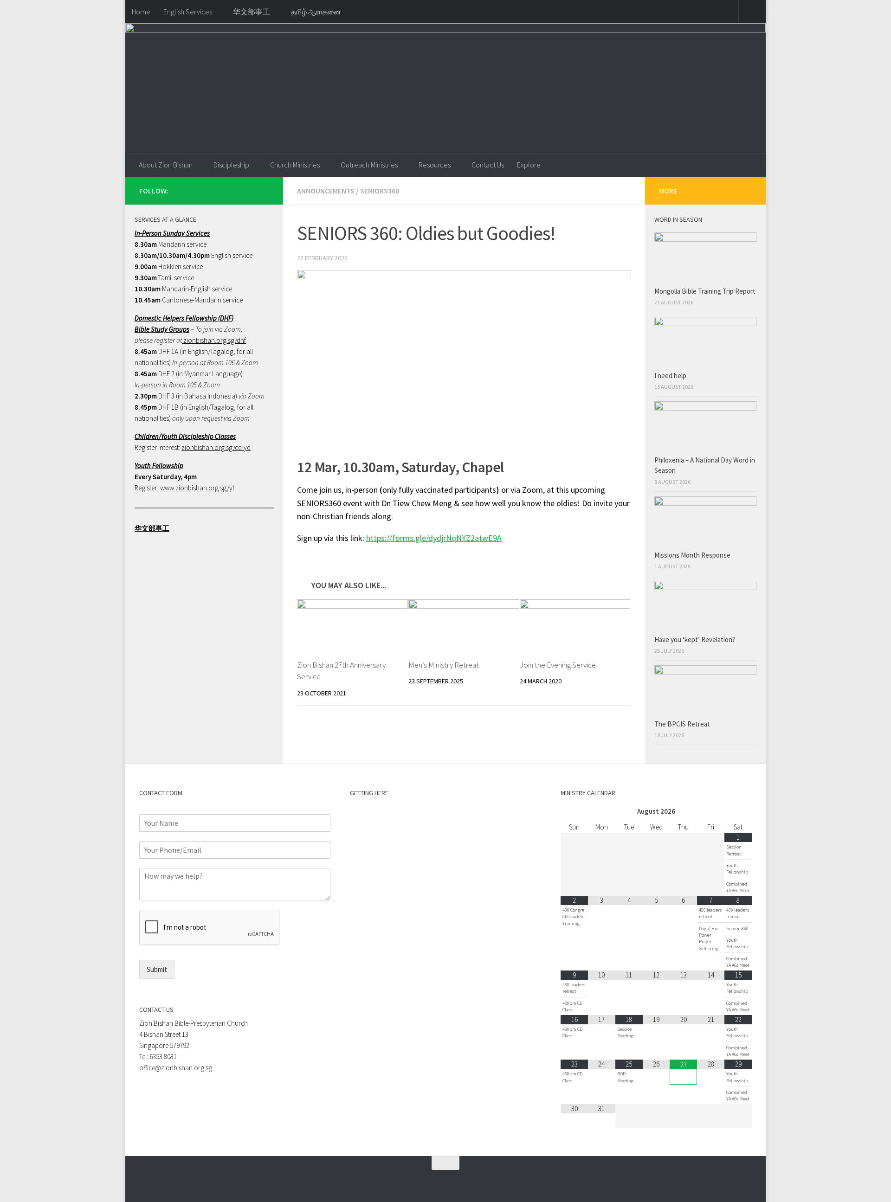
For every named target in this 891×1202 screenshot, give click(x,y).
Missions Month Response (693, 555)
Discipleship (231, 164)
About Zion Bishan (166, 164)
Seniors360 (379, 190)
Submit (157, 969)
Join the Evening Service (558, 665)
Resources (435, 164)
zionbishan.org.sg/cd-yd (216, 447)
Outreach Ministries (369, 164)
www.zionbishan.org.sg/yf (197, 487)
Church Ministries (295, 164)
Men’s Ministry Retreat (443, 665)
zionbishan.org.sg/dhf (214, 340)
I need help (670, 375)
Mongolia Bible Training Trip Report (704, 291)
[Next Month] (738, 812)
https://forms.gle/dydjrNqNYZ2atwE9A (434, 538)
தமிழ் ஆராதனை (316, 11)
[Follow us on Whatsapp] (233, 190)
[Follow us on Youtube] (263, 190)
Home (141, 11)
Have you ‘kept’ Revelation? (695, 639)
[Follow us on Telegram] (248, 190)
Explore (529, 164)
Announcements (326, 190)
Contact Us (487, 164)
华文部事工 (251, 11)
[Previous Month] (574, 812)
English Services (187, 11)
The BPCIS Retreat (682, 724)
